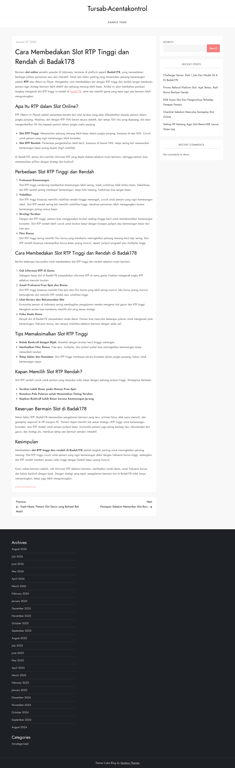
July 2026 (17, 556)
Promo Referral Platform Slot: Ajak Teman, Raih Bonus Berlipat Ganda (190, 89)
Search (168, 42)
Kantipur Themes (130, 763)
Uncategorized (25, 487)
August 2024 (19, 727)
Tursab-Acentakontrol (117, 8)
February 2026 (20, 594)
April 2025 (18, 668)
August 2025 (19, 638)
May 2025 (18, 660)
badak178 (75, 91)
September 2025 (21, 631)
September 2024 (21, 720)
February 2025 (20, 683)
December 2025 (21, 608)
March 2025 (19, 675)
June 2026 (18, 564)
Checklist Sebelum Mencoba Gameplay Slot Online (188, 114)
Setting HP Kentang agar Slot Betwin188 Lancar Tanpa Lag (191, 126)
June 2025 (18, 653)
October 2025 (20, 623)
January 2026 (19, 601)
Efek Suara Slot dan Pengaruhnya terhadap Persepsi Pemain (188, 102)
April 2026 (18, 579)
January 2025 (19, 690)
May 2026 (18, 571)
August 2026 (19, 549)
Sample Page (117, 22)
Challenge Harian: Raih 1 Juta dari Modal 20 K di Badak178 (190, 77)
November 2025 (21, 616)
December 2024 (21, 697)
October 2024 (20, 712)
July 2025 (17, 646)
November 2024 (21, 705)
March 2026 (19, 586)
